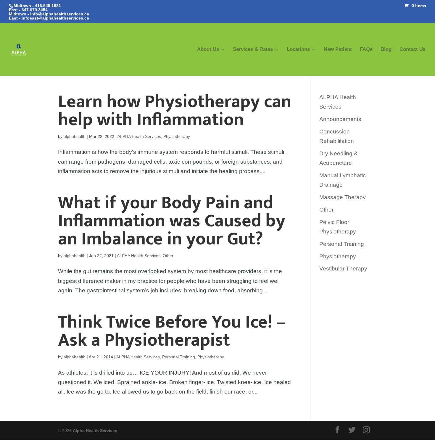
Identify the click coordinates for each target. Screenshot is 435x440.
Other (168, 255)
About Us (208, 49)
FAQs (366, 49)
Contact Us (412, 49)
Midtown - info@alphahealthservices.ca (49, 14)
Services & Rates (253, 49)
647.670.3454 (35, 9)
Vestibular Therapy (343, 268)
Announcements (340, 119)
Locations (298, 49)
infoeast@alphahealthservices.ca (55, 18)
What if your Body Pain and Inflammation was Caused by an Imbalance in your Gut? (171, 221)
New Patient (338, 49)
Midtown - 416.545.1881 (37, 5)
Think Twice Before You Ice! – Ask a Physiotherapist (172, 331)
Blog (386, 49)
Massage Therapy (342, 197)
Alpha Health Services (95, 430)
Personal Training (178, 356)
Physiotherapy (176, 136)
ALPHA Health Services (139, 136)
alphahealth (75, 136)
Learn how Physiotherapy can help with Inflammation (174, 111)
